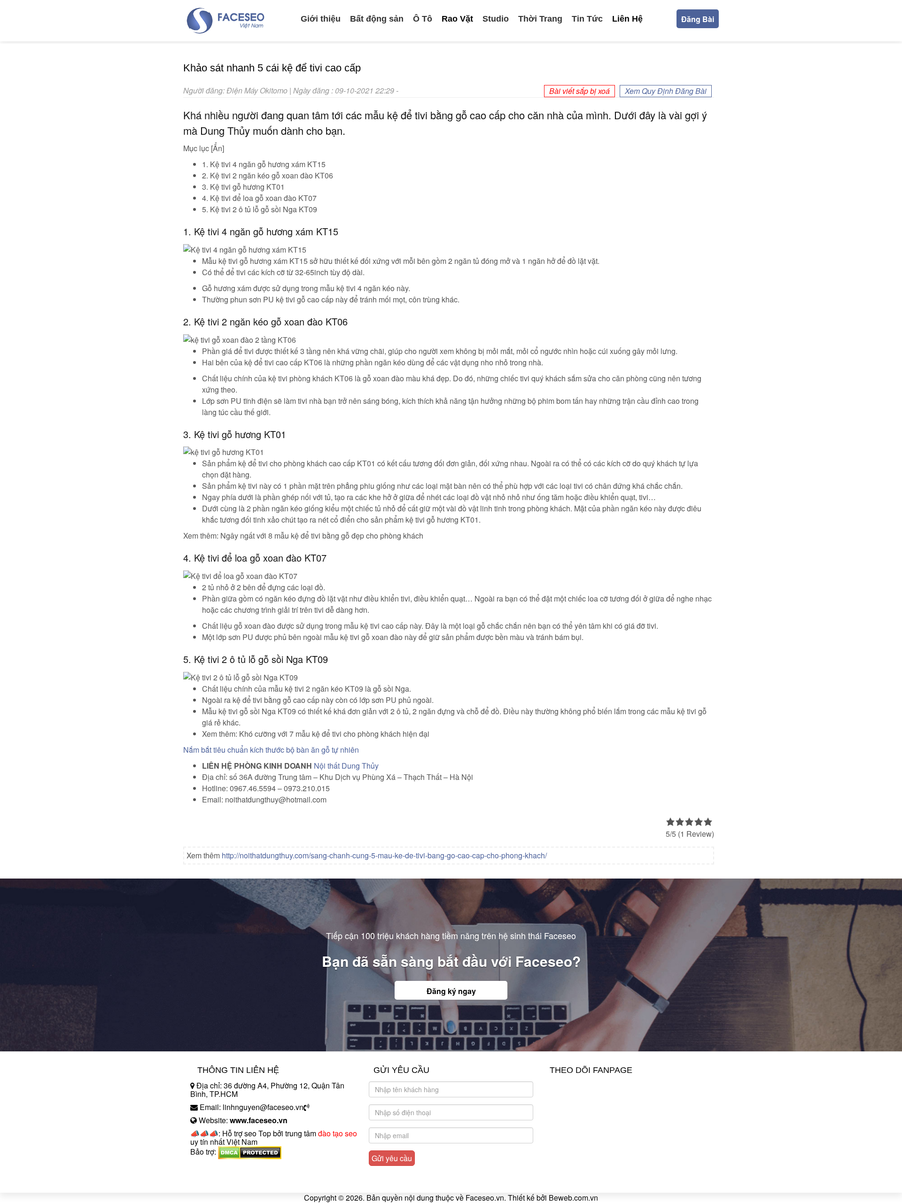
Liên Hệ (627, 18)
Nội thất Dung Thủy (346, 765)
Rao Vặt (457, 18)
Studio (495, 18)
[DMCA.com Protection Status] (249, 1151)
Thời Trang (540, 18)
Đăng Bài (697, 19)
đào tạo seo (337, 1133)
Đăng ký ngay (451, 991)
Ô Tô (422, 18)
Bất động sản (377, 18)
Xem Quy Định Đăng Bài (666, 90)
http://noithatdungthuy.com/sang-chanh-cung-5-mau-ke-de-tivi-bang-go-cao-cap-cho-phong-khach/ (384, 855)
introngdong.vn (215, 1168)
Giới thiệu (321, 18)
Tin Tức (587, 18)
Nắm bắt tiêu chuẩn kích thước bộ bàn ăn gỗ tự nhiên (271, 749)
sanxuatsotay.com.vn (225, 1181)
